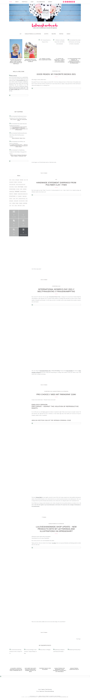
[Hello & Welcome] (13, 75)
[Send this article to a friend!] (73, 173)
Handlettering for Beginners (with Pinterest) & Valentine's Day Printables (59, 670)
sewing (17, 203)
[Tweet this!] (66, 173)
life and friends (12, 196)
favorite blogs (20, 182)
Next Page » (78, 638)
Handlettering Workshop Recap (74, 669)
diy (27, 179)
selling (13, 203)
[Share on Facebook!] (63, 173)
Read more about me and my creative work (17, 87)
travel (10, 205)
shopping (20, 203)
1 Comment (44, 517)
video (13, 205)
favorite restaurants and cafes (20, 184)
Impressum (42, 691)
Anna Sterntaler (69, 370)
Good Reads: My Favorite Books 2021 (56, 74)
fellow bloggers (20, 186)
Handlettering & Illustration (60, 391)
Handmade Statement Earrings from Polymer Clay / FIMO (56, 184)
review (10, 203)
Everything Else (56, 71)
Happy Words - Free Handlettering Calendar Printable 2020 (16, 60)
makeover (10, 198)
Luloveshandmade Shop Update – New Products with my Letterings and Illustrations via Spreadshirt (56, 529)
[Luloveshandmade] (45, 16)
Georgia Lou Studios (55, 696)
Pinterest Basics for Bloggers (45, 669)
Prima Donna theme (43, 696)
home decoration (23, 191)
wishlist (23, 205)
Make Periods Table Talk (18, 138)
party (26, 198)
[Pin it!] (68, 173)
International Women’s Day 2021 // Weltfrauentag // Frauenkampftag (56, 290)
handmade (17, 191)
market (14, 198)
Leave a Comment (44, 173)
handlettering (11, 191)
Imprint (43, 689)
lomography (20, 196)
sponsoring (25, 203)
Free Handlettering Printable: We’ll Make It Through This (18, 156)
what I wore (20, 205)
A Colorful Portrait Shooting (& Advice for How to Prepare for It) (16, 669)
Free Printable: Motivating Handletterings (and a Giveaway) (30, 60)
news (17, 198)
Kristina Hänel (39, 497)
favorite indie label (12, 184)
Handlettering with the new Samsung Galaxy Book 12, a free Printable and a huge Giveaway (74, 61)
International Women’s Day (45, 370)
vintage (16, 205)
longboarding (24, 196)
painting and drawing (22, 198)
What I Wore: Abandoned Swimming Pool (45, 59)
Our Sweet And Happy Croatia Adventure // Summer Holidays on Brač (30, 670)
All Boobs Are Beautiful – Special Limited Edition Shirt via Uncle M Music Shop (18, 145)
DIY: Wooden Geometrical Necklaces (59, 59)
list (16, 196)
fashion (15, 182)
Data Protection (49, 689)
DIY (56, 179)
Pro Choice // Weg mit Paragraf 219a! (56, 394)
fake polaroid (11, 182)
